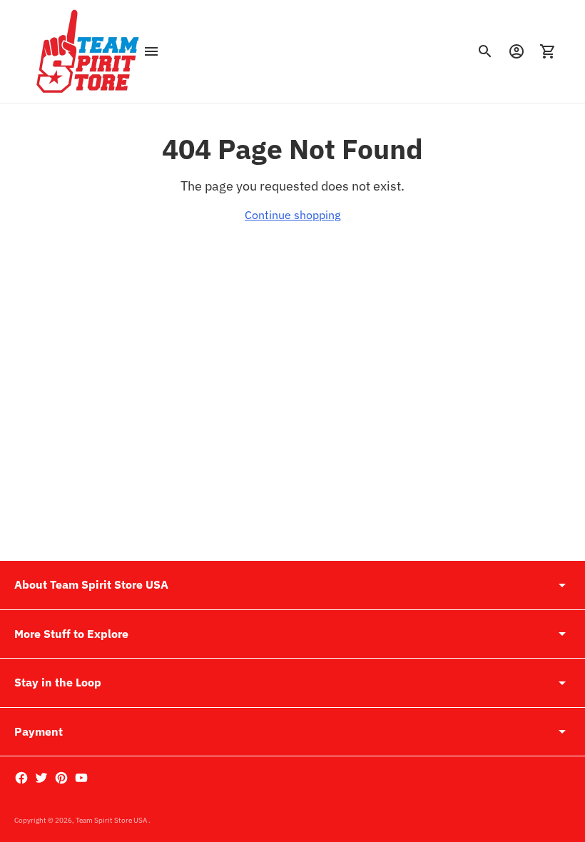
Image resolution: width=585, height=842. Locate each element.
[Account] (516, 51)
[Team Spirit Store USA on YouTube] (81, 778)
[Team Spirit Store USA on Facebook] (21, 778)
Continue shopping (292, 215)
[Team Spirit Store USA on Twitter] (41, 778)
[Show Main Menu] (151, 51)
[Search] (485, 51)
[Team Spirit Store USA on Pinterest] (61, 778)
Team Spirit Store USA (112, 820)
